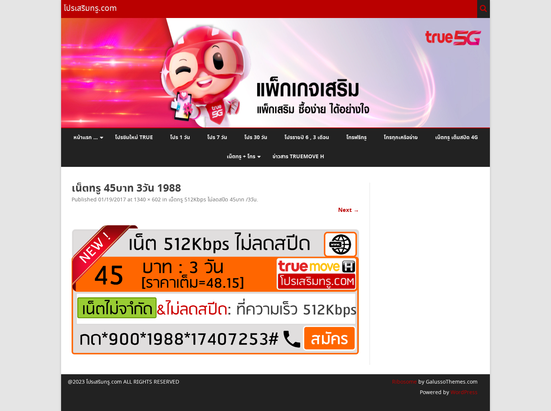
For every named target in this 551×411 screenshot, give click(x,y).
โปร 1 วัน (180, 138)
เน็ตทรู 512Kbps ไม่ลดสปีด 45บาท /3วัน (213, 200)
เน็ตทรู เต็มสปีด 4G (456, 138)
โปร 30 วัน (255, 138)
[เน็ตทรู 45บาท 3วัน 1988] (215, 289)
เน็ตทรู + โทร (241, 157)
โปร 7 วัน (217, 138)
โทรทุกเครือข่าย (401, 138)
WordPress (463, 392)
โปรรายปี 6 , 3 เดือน (306, 138)
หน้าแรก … (85, 138)
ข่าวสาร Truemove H (298, 157)
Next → (348, 210)
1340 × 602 (147, 200)
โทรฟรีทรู (356, 138)
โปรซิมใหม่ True (134, 138)
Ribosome (404, 382)
